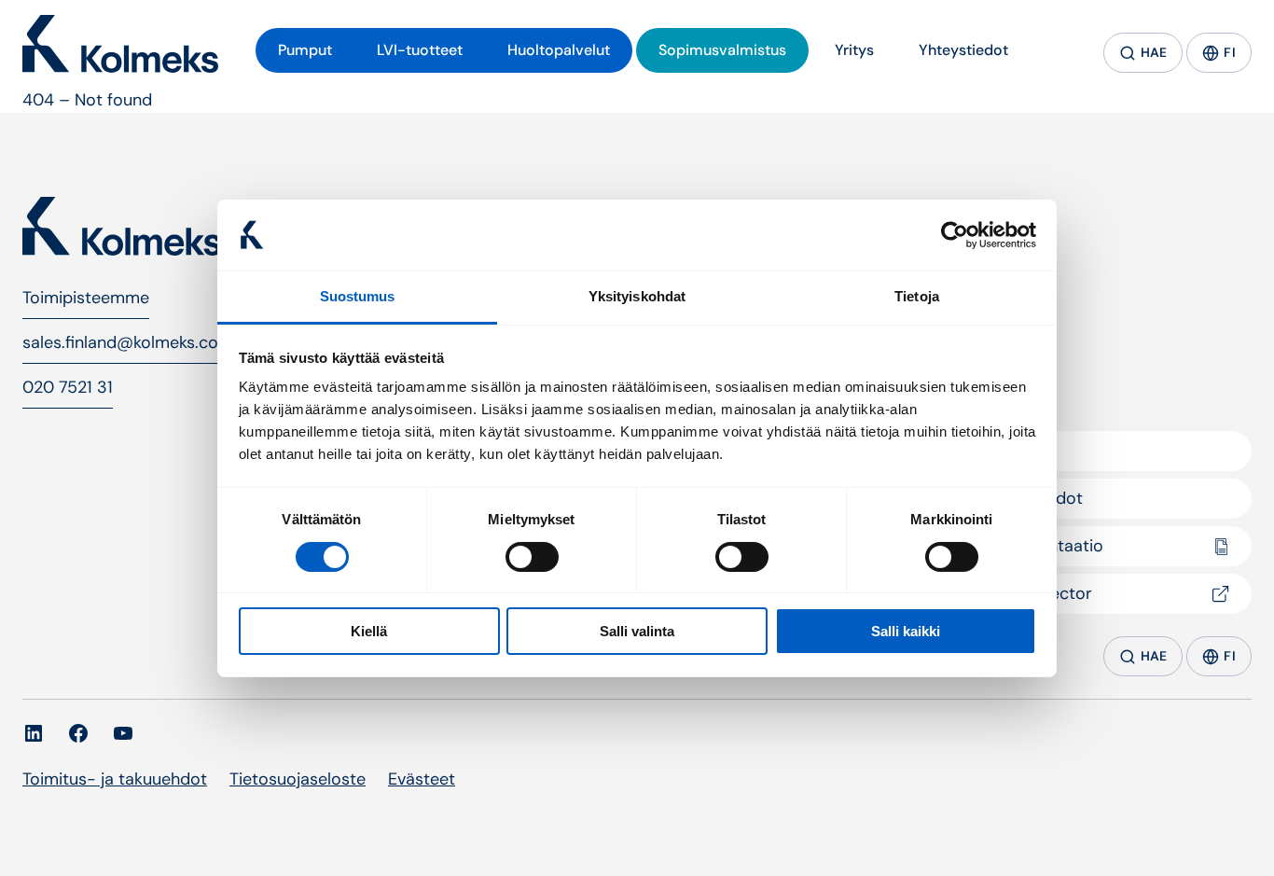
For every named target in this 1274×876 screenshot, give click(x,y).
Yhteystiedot (1034, 498)
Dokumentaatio (1044, 546)
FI (1230, 52)
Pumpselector (1038, 593)
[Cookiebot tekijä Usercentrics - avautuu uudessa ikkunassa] (954, 235)
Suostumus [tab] (357, 296)
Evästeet (421, 779)
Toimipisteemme (85, 297)
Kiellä (369, 631)
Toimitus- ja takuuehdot (114, 779)
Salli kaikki (905, 631)
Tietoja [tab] (916, 296)
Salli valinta (637, 631)
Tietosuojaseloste (297, 779)
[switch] (532, 557)
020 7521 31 (67, 387)
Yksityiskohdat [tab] (637, 296)
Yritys (1006, 450)
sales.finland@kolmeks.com (127, 342)
